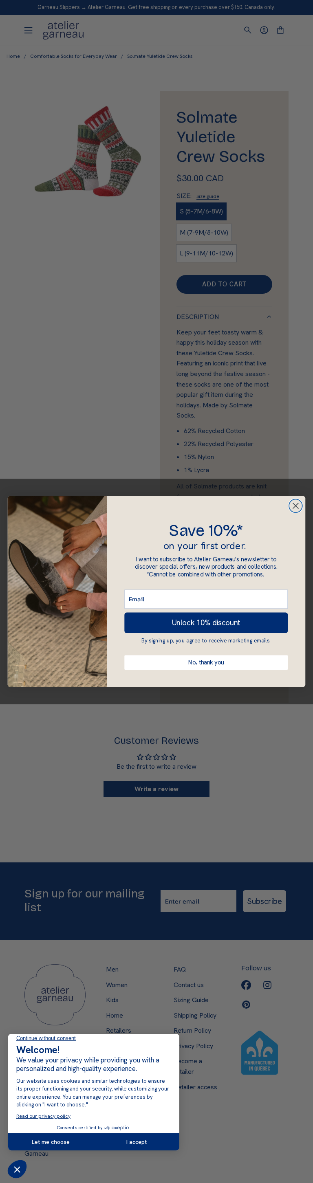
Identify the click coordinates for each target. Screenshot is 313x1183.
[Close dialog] (295, 505)
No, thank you (206, 662)
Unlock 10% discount (206, 623)
